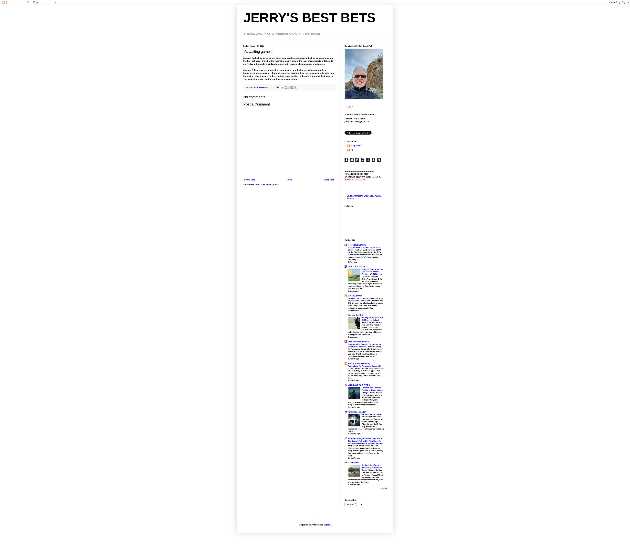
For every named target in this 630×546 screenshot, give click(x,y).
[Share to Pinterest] (295, 87)
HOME (350, 107)
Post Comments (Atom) (267, 184)
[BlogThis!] (285, 87)
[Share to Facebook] (292, 87)
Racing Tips (353, 463)
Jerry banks (356, 146)
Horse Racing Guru (357, 245)
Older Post (329, 180)
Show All (383, 488)
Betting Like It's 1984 (371, 414)
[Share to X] (289, 87)
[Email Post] (277, 87)
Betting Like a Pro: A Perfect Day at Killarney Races (372, 467)
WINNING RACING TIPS (359, 385)
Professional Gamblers (358, 342)
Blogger (327, 525)
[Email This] (282, 87)
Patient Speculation (357, 412)
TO (351, 150)
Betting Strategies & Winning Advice (365, 438)
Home (289, 180)
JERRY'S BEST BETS (309, 17)
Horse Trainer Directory (359, 363)
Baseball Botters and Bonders (361, 298)
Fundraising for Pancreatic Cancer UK (364, 366)
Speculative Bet (355, 315)
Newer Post (249, 180)
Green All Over (355, 296)
